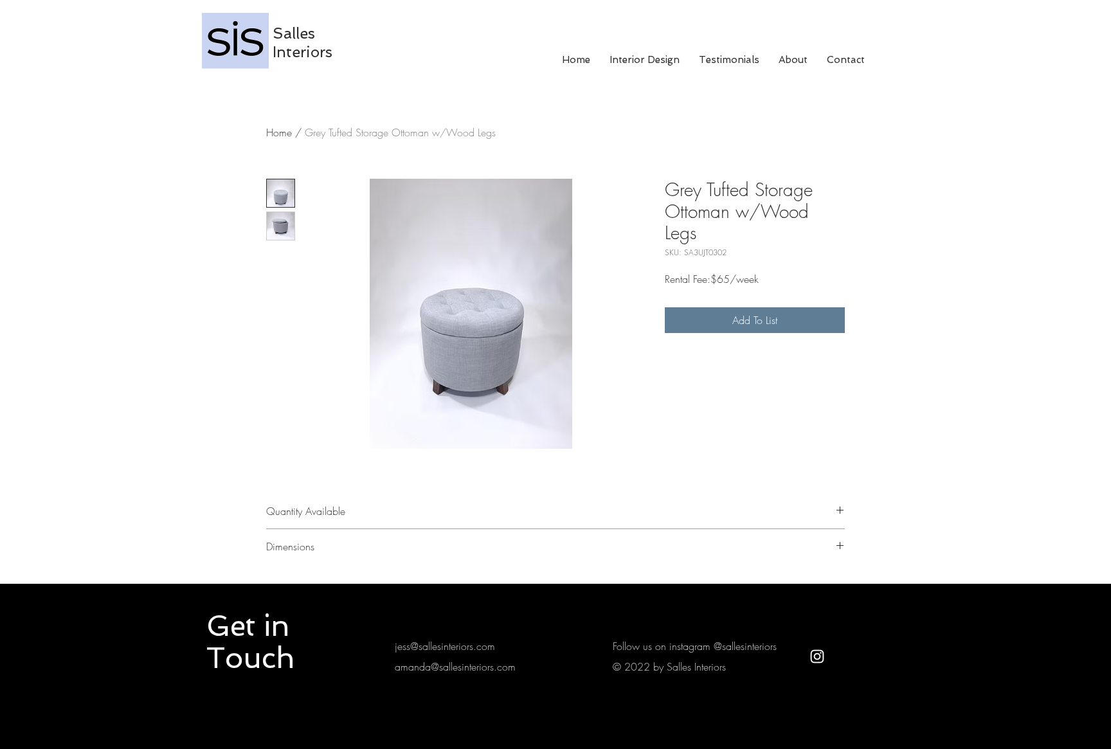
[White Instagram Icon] (817, 656)
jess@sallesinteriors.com (445, 646)
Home (279, 132)
